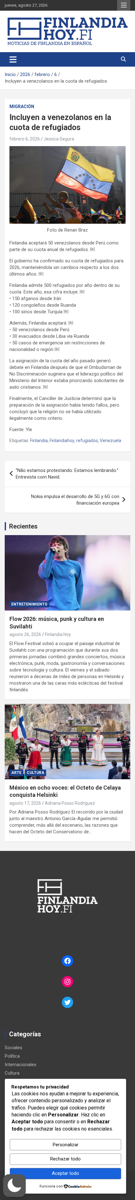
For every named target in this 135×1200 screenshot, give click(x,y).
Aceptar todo (65, 1173)
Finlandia (39, 440)
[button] (14, 1185)
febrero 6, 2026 (24, 138)
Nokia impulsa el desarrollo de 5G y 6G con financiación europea (75, 500)
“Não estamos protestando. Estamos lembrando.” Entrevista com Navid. (67, 474)
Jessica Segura (59, 138)
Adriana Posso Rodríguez (70, 803)
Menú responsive (123, 5)
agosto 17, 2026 (25, 803)
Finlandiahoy (62, 440)
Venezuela (110, 440)
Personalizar (65, 1145)
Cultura (35, 772)
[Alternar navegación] (13, 59)
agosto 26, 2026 (25, 634)
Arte (16, 772)
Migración (21, 106)
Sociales (13, 1047)
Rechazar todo (65, 1159)
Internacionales (20, 1064)
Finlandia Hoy (58, 634)
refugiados (87, 440)
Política (12, 1056)
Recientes (23, 526)
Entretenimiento (29, 604)
